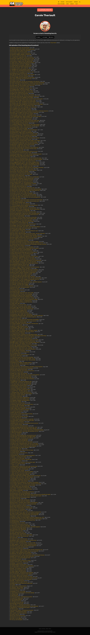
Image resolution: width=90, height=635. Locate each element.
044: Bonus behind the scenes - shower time (19, 561)
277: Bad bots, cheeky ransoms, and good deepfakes (20, 249)
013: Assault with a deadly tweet (16, 598)
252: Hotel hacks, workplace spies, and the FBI (19, 283)
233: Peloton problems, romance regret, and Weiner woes (21, 308)
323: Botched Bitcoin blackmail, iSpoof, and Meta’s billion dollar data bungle (25, 189)
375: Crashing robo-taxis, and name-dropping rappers (21, 119)
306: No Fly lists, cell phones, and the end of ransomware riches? (23, 211)
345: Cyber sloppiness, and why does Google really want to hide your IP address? (26, 159)
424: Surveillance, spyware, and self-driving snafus (20, 53)
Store (67, 3)
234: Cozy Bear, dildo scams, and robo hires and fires (20, 307)
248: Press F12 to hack (14, 288)
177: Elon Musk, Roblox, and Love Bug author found (20, 384)
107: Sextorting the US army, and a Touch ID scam (20, 478)
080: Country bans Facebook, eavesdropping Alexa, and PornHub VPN (24, 514)
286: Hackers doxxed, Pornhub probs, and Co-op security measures (23, 237)
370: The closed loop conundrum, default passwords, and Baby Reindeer (24, 125)
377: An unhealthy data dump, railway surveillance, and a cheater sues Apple (25, 116)
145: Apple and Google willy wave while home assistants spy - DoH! (23, 427)
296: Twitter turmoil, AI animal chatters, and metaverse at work (23, 224)
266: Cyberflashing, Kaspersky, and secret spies (19, 264)
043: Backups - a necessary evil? (16, 563)
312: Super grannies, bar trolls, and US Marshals (20, 203)
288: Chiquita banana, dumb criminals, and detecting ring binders (23, 234)
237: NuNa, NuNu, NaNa (15, 303)
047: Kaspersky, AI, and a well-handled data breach (20, 557)
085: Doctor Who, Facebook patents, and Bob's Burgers (21, 507)
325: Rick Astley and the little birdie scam (18, 186)
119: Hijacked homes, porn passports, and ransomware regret (22, 462)
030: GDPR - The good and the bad (17, 580)
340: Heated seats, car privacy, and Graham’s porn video (21, 166)
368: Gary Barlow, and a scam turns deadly (18, 128)
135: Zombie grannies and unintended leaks (19, 440)
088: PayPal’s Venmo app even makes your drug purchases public (23, 503)
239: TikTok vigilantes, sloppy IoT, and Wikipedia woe (21, 300)
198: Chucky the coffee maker (16, 355)
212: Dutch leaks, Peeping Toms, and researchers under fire (22, 337)
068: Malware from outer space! (16, 530)
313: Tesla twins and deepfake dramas (18, 202)
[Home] (58, 2)
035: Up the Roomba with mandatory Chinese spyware (21, 573)
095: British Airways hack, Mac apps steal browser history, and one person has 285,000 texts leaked (30, 494)
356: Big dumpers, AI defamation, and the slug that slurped (22, 144)
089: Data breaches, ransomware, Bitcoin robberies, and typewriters (24, 502)
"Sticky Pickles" (53, 42)
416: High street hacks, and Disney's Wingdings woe (20, 63)
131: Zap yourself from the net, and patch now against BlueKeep (23, 446)
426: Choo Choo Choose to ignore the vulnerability (20, 50)
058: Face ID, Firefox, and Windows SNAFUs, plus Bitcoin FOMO (22, 542)
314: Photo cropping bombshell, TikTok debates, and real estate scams (24, 201)
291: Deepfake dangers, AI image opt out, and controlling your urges (24, 230)
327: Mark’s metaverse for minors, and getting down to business (23, 183)
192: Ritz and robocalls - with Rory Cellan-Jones (19, 363)
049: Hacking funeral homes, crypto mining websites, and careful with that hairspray (27, 555)
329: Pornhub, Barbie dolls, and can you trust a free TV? (21, 180)
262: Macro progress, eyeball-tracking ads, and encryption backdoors (24, 269)
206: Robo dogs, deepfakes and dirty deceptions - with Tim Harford (23, 345)
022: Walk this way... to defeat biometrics (18, 586)
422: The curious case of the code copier (18, 55)
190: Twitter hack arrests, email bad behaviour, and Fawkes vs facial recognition (26, 366)
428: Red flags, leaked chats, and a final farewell (19, 47)
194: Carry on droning (14, 361)
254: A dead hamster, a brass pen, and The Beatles (20, 280)
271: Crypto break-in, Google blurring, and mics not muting (22, 257)
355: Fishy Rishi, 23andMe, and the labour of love (20, 145)
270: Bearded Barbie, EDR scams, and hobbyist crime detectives (23, 259)
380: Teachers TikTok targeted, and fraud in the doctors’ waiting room (24, 112)
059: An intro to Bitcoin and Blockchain (18, 541)
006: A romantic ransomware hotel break (18, 612)
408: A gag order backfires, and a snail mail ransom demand (22, 74)
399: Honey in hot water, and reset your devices (19, 86)
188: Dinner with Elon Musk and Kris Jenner (18, 369)
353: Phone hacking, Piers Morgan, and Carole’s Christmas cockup (23, 148)
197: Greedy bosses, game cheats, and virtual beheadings (21, 357)
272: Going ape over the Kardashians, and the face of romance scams (24, 256)
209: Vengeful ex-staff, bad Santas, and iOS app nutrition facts (22, 341)
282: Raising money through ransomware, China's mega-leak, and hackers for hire (26, 242)
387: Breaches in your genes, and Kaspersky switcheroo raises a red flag (24, 102)
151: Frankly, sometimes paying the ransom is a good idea (22, 419)
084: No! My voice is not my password (17, 509)
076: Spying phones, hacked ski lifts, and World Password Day (22, 520)
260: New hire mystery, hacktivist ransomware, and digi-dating (22, 272)
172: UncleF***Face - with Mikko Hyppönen (19, 390)
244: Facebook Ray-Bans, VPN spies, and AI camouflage (21, 294)
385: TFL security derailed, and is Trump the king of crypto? (22, 105)
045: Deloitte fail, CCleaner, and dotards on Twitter (20, 560)
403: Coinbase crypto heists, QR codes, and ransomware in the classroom (25, 81)
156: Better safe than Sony (15, 412)
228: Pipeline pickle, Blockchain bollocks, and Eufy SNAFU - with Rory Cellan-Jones (26, 315)
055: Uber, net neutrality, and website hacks (19, 547)
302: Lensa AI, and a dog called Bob (17, 215)
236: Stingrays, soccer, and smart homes (18, 304)
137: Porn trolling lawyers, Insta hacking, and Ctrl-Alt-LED (21, 438)
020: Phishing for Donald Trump (16, 588)
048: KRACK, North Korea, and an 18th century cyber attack (22, 556)
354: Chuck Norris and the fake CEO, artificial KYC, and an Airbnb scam (24, 147)
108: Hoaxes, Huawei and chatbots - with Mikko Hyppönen (22, 477)
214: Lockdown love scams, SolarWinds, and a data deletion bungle (23, 334)
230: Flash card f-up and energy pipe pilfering (19, 312)
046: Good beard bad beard (15, 559)
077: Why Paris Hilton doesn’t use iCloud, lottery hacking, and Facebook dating (26, 518)
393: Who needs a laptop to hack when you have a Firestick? (22, 94)
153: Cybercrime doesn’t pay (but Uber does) (19, 416)
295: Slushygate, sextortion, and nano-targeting (19, 225)
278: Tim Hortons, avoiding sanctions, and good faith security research (24, 248)
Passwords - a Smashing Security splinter (18, 611)
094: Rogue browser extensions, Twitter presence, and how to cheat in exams (25, 495)
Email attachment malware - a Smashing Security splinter (21, 610)
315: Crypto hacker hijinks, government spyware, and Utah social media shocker (26, 199)
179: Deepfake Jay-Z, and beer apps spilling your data (21, 381)
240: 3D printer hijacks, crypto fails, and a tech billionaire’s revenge (23, 299)
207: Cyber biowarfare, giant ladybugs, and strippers (20, 343)
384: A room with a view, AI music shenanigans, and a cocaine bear (23, 106)
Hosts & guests (69, 1)
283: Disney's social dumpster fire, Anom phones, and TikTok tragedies (24, 241)
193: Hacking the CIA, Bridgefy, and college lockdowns (21, 362)
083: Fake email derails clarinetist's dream (18, 510)
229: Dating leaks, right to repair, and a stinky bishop (21, 314)
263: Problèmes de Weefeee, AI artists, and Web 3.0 (20, 268)
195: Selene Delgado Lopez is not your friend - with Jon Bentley (22, 359)
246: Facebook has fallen (15, 291)
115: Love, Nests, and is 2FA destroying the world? (20, 467)
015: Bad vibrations (14, 595)
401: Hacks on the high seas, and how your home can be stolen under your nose (26, 84)
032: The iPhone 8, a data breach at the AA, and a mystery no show (23, 577)
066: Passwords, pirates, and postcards (18, 533)
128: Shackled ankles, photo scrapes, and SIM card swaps (21, 450)
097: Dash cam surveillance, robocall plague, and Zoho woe (22, 491)
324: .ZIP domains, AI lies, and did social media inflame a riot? (22, 187)
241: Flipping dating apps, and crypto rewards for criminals (22, 298)
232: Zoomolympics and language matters (18, 310)
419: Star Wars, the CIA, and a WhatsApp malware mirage (21, 59)
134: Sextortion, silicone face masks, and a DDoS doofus (21, 442)
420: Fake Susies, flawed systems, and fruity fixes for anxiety (22, 58)
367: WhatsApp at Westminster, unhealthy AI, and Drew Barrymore (23, 129)
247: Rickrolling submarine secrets (17, 289)
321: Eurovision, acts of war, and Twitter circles (19, 191)
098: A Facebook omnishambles (16, 490)
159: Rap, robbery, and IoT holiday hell (18, 408)
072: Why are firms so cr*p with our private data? (20, 525)
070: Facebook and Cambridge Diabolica (18, 528)
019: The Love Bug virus (15, 590)
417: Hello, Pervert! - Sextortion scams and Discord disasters (22, 62)
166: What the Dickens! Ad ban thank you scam (19, 398)
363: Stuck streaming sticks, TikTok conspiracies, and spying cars (23, 135)
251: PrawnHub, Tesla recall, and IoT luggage (19, 284)
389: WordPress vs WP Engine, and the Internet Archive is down (23, 100)
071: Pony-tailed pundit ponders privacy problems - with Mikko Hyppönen (25, 526)
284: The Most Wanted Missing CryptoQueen (19, 240)
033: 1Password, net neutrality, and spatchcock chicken (21, 576)
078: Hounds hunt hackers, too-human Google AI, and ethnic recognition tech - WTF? (27, 517)
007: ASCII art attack (14, 608)
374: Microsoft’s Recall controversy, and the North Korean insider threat (24, 120)
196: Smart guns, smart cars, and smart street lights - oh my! (22, 358)
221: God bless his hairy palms (16, 324)
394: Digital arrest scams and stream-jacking (19, 93)
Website (39, 37)
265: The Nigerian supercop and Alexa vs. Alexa (19, 265)
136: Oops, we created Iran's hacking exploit (19, 439)
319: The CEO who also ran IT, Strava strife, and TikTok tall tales (23, 194)
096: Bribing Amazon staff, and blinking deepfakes (20, 493)
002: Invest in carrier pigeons (16, 618)
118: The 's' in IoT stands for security (17, 463)
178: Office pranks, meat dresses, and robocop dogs (20, 382)
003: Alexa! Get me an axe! (15, 616)
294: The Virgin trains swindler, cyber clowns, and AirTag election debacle (25, 226)
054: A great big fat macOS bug (16, 548)
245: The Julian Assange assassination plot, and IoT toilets (22, 292)
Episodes (62, 1)
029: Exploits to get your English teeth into (18, 581)
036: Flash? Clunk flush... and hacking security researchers (21, 572)
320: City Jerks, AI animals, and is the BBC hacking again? (21, 193)
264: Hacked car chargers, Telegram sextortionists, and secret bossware (24, 267)
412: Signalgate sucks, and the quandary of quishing (20, 69)
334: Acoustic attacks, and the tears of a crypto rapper (21, 174)
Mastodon (43, 628)
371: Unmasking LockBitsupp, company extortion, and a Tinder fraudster (25, 124)
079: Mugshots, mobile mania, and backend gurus (20, 516)
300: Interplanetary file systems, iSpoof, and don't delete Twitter (23, 218)
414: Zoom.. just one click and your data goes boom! (20, 66)
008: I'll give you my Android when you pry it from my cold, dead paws (24, 606)
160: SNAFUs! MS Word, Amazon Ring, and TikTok (20, 407)
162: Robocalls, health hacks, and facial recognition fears (21, 404)
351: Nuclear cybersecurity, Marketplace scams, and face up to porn (24, 151)
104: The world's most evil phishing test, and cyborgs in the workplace (24, 482)
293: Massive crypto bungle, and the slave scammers (20, 228)
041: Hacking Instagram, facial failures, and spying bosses (21, 565)
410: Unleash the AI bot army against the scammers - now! (22, 71)
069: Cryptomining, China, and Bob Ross (18, 529)
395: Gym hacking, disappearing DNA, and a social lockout (21, 92)
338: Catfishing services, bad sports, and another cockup (21, 168)
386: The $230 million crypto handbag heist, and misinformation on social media (26, 104)
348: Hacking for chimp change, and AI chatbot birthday (21, 155)
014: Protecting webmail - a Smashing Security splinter (21, 596)
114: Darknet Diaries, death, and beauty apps (19, 468)
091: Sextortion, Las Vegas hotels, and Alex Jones (20, 499)
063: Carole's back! (13, 537)
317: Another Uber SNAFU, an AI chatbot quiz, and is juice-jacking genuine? (25, 197)
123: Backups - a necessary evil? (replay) (18, 456)
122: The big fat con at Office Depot (17, 458)
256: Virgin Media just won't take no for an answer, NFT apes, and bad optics (25, 277)
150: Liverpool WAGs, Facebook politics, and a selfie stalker (22, 420)
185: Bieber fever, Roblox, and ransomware (18, 373)
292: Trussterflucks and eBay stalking (17, 229)
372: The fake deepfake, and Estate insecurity (19, 123)
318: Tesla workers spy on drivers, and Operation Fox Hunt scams (23, 195)
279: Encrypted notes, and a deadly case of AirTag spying (21, 246)
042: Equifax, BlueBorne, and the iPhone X (18, 564)
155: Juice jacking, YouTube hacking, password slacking (21, 413)
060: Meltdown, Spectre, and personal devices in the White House (23, 540)
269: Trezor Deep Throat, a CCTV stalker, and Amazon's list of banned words (25, 260)
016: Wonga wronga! (14, 594)
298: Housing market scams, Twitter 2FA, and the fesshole (22, 221)
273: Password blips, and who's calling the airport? (20, 255)
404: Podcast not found (14, 80)
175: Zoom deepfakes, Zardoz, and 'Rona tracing (20, 386)
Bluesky (40, 628)
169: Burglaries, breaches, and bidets (17, 394)
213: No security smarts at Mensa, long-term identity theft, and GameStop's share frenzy (28, 335)
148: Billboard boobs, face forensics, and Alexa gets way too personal (24, 423)
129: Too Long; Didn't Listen (15, 448)
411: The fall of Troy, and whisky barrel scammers (20, 70)
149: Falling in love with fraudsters (17, 421)
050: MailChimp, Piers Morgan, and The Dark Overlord (21, 553)
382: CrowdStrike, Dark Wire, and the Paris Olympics (20, 109)
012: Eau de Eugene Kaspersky (16, 599)
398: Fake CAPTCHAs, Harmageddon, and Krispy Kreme (21, 88)
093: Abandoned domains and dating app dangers (20, 497)
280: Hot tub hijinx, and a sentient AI (17, 245)
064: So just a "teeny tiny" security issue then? (19, 536)
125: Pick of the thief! (14, 454)
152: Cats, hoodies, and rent (15, 417)
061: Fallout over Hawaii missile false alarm (18, 538)
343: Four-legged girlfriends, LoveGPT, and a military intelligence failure (24, 162)
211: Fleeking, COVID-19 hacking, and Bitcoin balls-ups (21, 338)
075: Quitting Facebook (15, 521)
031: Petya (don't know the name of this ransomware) (21, 579)
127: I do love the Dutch (15, 451)
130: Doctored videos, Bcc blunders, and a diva (19, 447)
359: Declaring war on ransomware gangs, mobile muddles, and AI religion (25, 140)
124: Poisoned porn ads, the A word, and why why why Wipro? (22, 455)
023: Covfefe (12, 584)
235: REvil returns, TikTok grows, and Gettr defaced (20, 306)
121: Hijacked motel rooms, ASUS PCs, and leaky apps (21, 459)
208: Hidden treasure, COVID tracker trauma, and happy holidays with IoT (25, 342)
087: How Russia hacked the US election (18, 505)
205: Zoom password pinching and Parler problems (20, 346)
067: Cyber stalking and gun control (17, 532)
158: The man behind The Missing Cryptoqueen (19, 409)
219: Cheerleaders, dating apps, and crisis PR (19, 327)
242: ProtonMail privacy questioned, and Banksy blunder (21, 296)
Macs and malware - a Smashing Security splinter (20, 604)
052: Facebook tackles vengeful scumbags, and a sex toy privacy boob (24, 551)
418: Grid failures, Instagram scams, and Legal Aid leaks (21, 61)
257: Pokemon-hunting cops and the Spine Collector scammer (22, 276)
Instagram (45, 37)
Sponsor (76, 1)
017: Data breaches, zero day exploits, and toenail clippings (22, 592)
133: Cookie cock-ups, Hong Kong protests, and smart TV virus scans (24, 443)
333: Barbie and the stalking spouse (17, 175)
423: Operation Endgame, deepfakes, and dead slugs (20, 54)
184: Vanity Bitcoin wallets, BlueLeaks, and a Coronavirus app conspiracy (24, 374)
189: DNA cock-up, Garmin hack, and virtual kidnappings (21, 368)
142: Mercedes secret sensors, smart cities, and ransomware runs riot (24, 431)
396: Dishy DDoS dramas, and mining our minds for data (21, 90)
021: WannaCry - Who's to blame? (16, 587)
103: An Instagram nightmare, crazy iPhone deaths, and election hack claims (25, 483)
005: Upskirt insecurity (14, 614)
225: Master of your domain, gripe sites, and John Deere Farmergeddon (24, 319)
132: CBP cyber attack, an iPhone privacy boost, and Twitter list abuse (24, 444)
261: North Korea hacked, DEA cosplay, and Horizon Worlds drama (23, 271)
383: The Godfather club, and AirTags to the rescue (20, 108)
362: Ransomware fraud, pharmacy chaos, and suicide (21, 136)
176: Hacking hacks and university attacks (18, 385)
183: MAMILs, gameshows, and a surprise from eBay (20, 376)
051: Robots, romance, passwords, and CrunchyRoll (20, 552)
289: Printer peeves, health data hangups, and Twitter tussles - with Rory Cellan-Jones (27, 233)
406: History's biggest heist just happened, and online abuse (22, 77)
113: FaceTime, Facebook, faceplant (17, 470)
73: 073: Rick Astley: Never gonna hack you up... (19, 524)
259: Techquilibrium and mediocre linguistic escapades (21, 273)
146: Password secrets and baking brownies (19, 425)
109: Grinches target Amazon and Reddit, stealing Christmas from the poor (25, 475)
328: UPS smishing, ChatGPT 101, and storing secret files (21, 182)
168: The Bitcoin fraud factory (16, 396)
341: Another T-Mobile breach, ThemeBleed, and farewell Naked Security (24, 164)
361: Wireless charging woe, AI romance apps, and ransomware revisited (24, 137)
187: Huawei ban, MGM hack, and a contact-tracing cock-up (22, 370)
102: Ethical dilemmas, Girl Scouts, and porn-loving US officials (22, 485)
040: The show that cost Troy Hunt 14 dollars (19, 567)
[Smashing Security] (16, 3)
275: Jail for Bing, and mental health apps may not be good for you (23, 252)
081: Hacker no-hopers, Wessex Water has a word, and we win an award (24, 513)
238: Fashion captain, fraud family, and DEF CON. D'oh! (21, 302)
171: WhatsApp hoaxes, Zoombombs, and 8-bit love (20, 392)
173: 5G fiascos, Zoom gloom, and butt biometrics (20, 389)
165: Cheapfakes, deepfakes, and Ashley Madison (20, 400)
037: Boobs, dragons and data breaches (18, 571)
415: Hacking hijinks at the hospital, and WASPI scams (21, 65)
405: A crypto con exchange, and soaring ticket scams (21, 78)
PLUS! (77, 3)
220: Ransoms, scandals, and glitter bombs (18, 326)
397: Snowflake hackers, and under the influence (19, 89)
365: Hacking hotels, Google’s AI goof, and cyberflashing (21, 132)
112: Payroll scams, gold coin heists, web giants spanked (21, 471)
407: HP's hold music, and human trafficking (19, 76)
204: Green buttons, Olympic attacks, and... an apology (21, 347)
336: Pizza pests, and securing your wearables (19, 171)
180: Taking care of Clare (15, 380)
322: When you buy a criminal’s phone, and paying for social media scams (25, 190)
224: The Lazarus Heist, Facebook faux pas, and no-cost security (23, 320)
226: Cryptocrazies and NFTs (16, 318)
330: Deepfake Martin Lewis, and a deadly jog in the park (21, 179)
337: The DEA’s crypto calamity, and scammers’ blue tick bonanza (23, 170)
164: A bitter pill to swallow (15, 401)
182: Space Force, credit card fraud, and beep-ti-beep (21, 377)
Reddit (47, 628)
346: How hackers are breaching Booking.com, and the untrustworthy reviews (25, 158)
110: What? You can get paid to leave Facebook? (19, 474)
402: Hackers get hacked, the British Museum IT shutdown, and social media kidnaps (27, 82)
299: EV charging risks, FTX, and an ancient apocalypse (21, 220)
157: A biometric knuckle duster (16, 411)
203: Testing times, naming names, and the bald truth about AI (23, 349)
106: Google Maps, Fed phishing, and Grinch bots (20, 479)
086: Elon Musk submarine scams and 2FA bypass (20, 506)
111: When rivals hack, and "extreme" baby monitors (20, 473)
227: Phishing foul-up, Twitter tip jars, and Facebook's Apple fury (23, 316)
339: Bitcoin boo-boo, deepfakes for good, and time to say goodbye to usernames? (27, 167)
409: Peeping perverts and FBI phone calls (18, 73)
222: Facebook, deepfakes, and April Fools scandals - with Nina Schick (24, 323)
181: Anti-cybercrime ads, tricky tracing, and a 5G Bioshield (22, 378)
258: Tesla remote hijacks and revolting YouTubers (20, 275)
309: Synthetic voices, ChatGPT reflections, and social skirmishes (23, 207)
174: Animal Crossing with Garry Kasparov (18, 388)
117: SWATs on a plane (14, 464)
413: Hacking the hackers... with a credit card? (19, 67)
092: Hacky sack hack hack (15, 498)
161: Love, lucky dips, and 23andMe (17, 405)
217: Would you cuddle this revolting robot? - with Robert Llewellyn (23, 330)
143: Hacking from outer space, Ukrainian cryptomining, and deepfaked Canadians (26, 429)
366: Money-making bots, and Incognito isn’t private (20, 131)
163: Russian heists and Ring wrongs (17, 403)
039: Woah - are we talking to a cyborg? (18, 568)
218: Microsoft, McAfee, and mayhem (17, 328)
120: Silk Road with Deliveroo (16, 460)
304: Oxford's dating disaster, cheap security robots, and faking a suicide (25, 213)
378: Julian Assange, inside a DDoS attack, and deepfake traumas (23, 115)
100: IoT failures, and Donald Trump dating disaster (20, 487)
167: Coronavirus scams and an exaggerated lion (20, 397)
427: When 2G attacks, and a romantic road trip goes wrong (22, 49)
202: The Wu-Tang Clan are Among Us (17, 350)
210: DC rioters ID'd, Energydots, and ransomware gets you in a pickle (24, 339)
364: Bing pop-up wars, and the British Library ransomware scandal (23, 133)
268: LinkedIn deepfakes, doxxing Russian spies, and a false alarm (23, 261)
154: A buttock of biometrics (16, 415)
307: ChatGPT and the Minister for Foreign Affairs (20, 210)
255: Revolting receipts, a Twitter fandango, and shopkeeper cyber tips (24, 279)
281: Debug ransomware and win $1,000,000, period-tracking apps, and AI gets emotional (28, 244)
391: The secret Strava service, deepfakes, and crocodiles (21, 97)
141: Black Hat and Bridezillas (16, 432)
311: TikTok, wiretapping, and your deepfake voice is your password (24, 205)
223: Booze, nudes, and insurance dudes (18, 322)
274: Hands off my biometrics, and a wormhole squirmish (21, 253)
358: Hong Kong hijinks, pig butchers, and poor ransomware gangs (23, 141)
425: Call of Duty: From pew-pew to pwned (18, 51)
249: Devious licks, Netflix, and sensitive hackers (19, 287)
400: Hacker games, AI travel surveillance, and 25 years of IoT (22, 85)
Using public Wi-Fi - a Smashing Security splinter (20, 607)
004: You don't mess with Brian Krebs (17, 615)
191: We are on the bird (15, 365)
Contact (72, 3)
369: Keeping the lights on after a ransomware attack (21, 127)
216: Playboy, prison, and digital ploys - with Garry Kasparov (22, 331)
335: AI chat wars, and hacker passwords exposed (20, 172)
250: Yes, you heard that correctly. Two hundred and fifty (21, 285)
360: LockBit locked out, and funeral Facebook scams (21, 139)
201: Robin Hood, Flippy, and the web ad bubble (19, 351)
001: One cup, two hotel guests (16, 619)
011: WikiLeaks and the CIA (15, 600)
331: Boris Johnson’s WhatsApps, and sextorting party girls (22, 178)
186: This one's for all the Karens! (16, 372)
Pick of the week (61, 3)
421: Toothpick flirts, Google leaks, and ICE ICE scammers (21, 57)
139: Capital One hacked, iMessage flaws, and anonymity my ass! (23, 435)
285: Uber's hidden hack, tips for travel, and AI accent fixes (22, 238)
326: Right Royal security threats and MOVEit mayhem (21, 185)
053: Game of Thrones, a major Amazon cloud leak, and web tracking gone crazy (26, 549)
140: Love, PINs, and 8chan (15, 433)
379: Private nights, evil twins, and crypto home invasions (21, 113)
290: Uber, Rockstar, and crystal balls (17, 232)
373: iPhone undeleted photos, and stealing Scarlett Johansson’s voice (24, 121)
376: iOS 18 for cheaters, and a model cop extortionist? (21, 117)
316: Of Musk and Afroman (15, 198)
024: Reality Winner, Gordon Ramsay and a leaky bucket (21, 583)
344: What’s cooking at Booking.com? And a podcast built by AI (22, 160)
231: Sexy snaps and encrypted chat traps (18, 311)
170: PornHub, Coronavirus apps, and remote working (21, 393)
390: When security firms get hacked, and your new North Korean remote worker (26, 98)
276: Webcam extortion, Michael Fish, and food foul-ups (21, 250)
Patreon (50, 628)
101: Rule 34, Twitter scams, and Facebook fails (19, 486)
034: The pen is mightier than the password (19, 575)
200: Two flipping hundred (15, 353)
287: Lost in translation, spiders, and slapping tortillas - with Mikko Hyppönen (26, 236)
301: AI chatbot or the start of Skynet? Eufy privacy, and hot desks (23, 217)
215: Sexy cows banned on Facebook (17, 333)
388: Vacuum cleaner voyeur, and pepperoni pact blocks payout (23, 101)
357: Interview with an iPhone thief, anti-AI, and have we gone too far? (24, 143)
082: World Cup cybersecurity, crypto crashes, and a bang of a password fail (25, 512)
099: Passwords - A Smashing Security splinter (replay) (21, 489)
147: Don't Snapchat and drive (16, 424)
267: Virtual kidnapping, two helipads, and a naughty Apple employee (24, 263)
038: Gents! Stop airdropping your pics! (18, 569)
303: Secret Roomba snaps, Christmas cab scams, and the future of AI (24, 214)
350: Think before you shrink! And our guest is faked (20, 152)
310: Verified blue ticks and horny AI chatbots (19, 206)
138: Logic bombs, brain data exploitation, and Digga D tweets (22, 436)
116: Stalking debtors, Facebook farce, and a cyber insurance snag (23, 466)
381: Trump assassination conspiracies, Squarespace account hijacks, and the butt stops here (29, 110)
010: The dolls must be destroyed (17, 602)
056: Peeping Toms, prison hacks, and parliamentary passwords (23, 545)
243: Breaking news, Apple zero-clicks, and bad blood (21, 295)
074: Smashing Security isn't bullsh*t (17, 522)
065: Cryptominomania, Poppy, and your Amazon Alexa (21, 534)
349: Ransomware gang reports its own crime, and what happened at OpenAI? (26, 154)
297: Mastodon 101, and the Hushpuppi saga (19, 222)
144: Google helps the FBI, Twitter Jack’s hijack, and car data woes (23, 428)
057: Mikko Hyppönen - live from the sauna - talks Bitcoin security (23, 544)
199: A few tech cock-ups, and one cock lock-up (19, 354)
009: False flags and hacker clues (16, 603)
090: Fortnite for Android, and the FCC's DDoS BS (20, 501)
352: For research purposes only (16, 150)
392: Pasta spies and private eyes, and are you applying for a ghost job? (24, 96)
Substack (51, 37)
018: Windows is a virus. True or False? (18, 591)
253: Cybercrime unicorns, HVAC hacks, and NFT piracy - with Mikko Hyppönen (26, 281)
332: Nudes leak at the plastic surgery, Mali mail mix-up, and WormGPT (24, 176)
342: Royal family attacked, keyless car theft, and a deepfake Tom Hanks (24, 163)
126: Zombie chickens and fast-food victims (19, 452)
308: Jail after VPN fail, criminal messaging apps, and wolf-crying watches (25, 209)
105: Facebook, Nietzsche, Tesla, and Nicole (19, 481)
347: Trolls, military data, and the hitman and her (20, 156)
